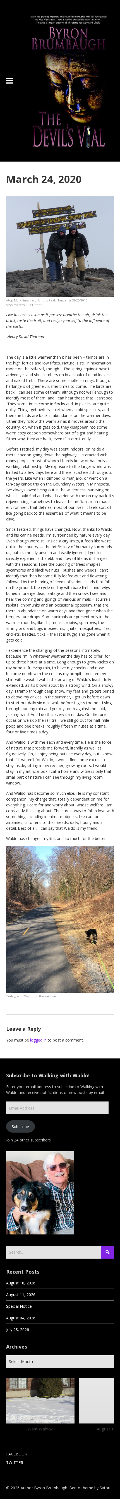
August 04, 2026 (20, 1318)
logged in (38, 1040)
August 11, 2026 (20, 1294)
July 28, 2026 (17, 1329)
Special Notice (19, 1306)
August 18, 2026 (20, 1283)
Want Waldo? (40, 1429)
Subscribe (20, 1126)
